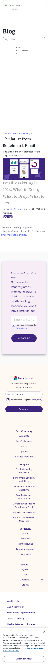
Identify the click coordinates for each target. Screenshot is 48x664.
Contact (24, 446)
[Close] (44, 632)
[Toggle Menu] (38, 8)
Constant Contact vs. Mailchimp (24, 488)
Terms (10, 618)
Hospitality (25, 538)
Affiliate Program (24, 456)
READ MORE (8, 216)
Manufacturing (25, 543)
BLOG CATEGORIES (22, 50)
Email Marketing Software (24, 471)
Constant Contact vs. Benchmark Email (24, 505)
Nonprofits (25, 554)
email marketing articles (13, 234)
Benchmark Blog (22, 133)
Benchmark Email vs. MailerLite (24, 519)
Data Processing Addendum (21, 612)
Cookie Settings (15, 624)
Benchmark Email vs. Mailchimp (24, 479)
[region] (24, 646)
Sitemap (31, 624)
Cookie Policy (13, 601)
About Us (24, 436)
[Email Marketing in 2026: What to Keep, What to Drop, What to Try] (24, 168)
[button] (42, 579)
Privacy (20, 618)
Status (25, 584)
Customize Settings (24, 659)
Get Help (24, 579)
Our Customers (24, 441)
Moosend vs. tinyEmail (24, 512)
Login (25, 574)
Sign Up (25, 569)
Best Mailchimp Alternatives (24, 497)
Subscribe (24, 338)
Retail (25, 533)
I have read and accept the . (26, 326)
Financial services (25, 549)
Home (8, 133)
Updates (24, 451)
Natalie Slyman (13, 209)
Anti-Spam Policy (15, 607)
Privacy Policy (21, 328)
